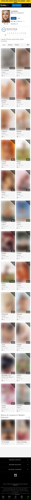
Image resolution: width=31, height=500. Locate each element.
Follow (13, 18)
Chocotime (5, 314)
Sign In (25, 5)
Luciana (4, 72)
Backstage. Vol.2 (6, 375)
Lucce (3, 344)
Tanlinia (4, 222)
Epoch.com (17, 494)
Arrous (19, 222)
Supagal (19, 344)
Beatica (19, 101)
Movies (10, 45)
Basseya (4, 101)
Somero (19, 375)
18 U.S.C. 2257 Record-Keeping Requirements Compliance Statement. (15, 484)
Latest (4, 45)
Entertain (19, 70)
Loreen (13, 377)
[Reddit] (15, 475)
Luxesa (4, 405)
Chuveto (19, 253)
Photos (17, 45)
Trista (7, 377)
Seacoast (19, 314)
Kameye (19, 192)
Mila (10, 377)
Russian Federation (18, 13)
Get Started (17, 5)
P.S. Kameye (5, 70)
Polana (19, 162)
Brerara (4, 253)
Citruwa (4, 162)
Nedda (3, 377)
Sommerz (4, 131)
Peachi (4, 192)
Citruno (19, 283)
